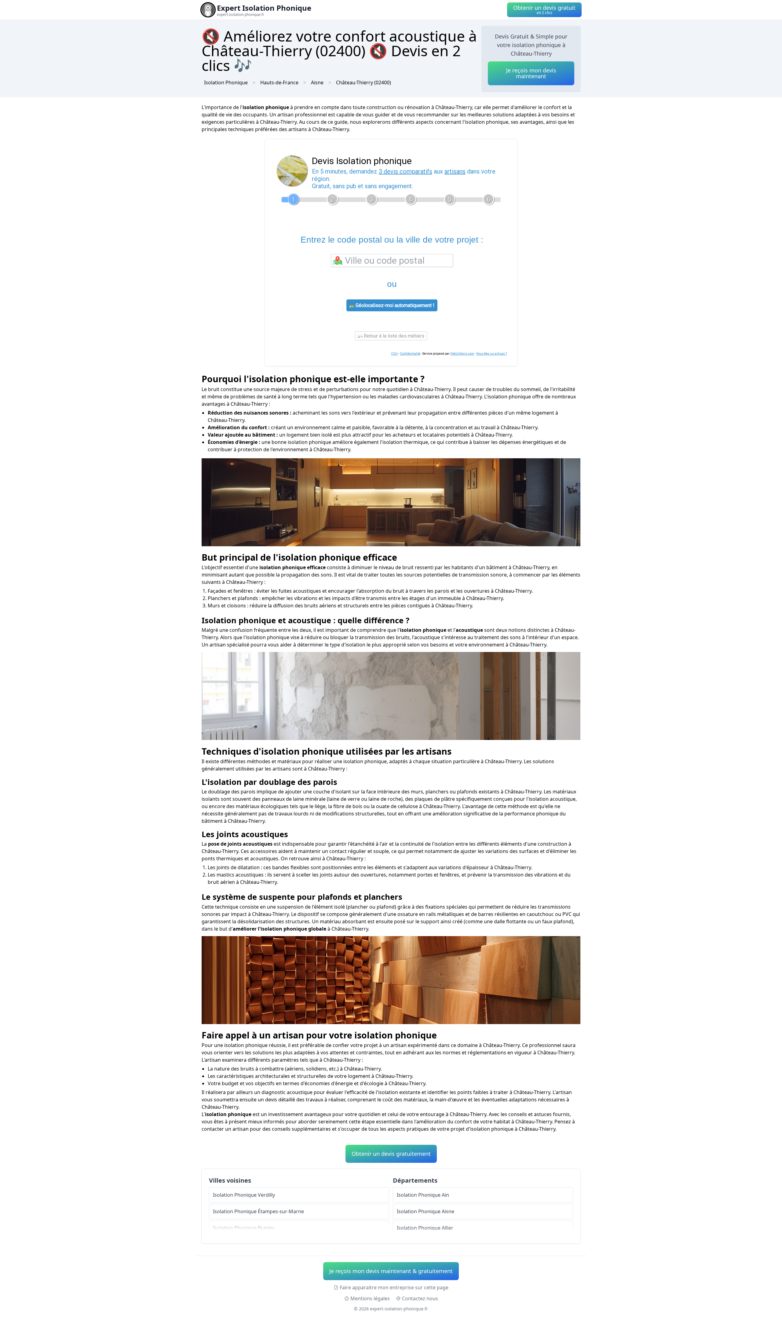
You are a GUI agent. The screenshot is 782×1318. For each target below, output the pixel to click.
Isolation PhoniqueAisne (425, 1211)
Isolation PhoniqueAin (423, 1195)
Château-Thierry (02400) (363, 82)
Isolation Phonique (226, 82)
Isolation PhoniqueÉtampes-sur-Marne (258, 1211)
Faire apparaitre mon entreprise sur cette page (394, 1287)
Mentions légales (370, 1298)
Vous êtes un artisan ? (491, 353)
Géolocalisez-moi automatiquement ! (394, 305)
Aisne (317, 82)
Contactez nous (420, 1298)
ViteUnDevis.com (462, 353)
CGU (394, 353)
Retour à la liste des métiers (393, 336)
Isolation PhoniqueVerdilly (244, 1195)
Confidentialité (410, 353)
